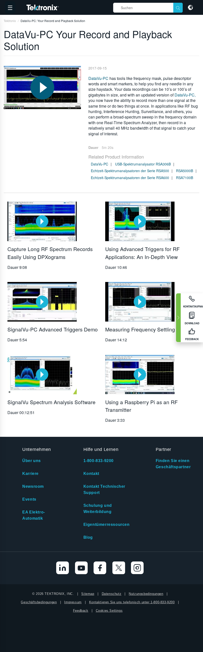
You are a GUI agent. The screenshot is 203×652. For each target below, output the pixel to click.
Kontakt (91, 473)
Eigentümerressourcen (106, 524)
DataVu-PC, (185, 95)
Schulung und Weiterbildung (97, 508)
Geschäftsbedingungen (39, 602)
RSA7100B (184, 177)
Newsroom (33, 486)
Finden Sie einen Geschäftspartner (173, 464)
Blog (88, 537)
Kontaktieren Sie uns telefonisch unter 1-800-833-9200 (132, 602)
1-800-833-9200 (98, 461)
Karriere (30, 473)
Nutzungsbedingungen (146, 594)
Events (29, 499)
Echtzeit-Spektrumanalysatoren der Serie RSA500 (130, 170)
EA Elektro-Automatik (33, 515)
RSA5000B (184, 170)
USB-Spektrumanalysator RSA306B (143, 164)
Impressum (72, 602)
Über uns (31, 461)
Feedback (80, 610)
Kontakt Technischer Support (104, 489)
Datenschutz (112, 594)
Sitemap (87, 594)
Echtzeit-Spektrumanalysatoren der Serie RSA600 (130, 177)
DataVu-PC (98, 78)
